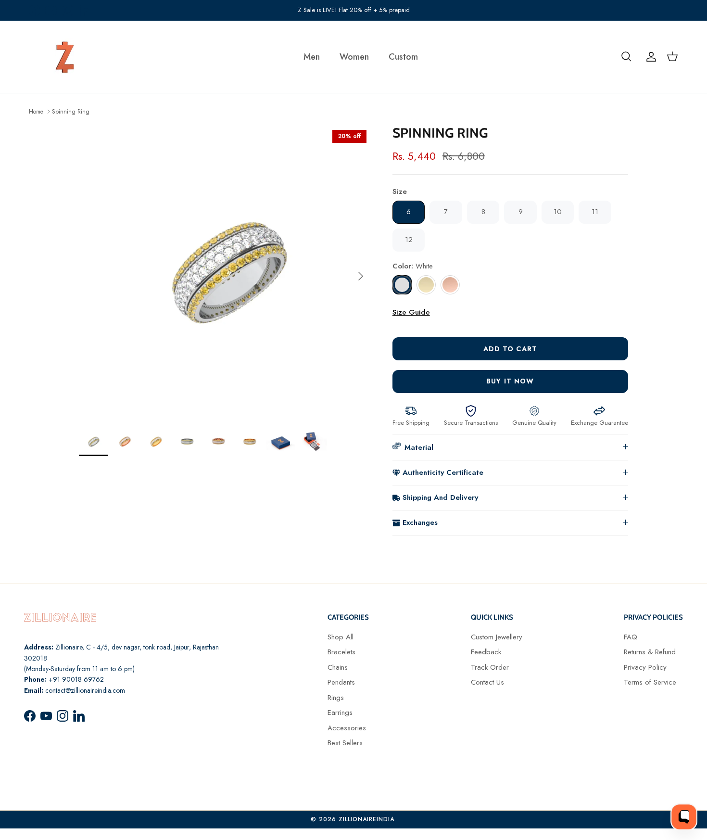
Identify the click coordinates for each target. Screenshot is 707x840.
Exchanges (420, 522)
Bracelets (341, 652)
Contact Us (487, 682)
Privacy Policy (645, 667)
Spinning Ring (70, 111)
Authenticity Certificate (443, 472)
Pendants (341, 682)
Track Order (490, 667)
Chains (338, 667)
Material (418, 447)
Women (354, 57)
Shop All (341, 637)
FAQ (630, 637)
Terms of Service (650, 682)
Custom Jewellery (496, 637)
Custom (403, 57)
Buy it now (510, 381)
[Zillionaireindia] (64, 56)
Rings (336, 697)
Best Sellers (345, 743)
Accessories (347, 728)
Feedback (486, 652)
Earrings (340, 712)
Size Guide (411, 312)
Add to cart (510, 349)
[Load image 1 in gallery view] (225, 271)
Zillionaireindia (366, 819)
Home (36, 111)
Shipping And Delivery (440, 497)
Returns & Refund (650, 652)
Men (311, 57)
